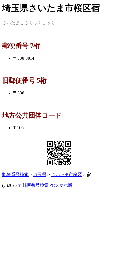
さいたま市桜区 (66, 174)
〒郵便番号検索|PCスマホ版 (45, 185)
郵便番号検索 (15, 174)
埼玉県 (39, 174)
